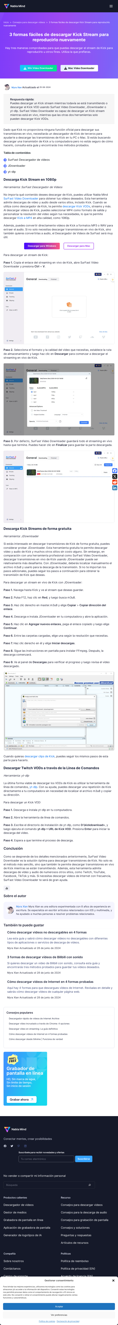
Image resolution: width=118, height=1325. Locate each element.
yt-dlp (12, 171)
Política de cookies (47, 1321)
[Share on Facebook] (114, 470)
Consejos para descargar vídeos (29, 22)
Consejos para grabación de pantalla (84, 1220)
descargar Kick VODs (76, 206)
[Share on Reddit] (114, 482)
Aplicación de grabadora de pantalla (27, 1227)
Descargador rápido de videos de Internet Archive (34, 1018)
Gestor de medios (15, 1212)
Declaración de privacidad (68, 1321)
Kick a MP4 (24, 217)
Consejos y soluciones (75, 1227)
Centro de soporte (16, 1276)
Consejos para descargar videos (81, 1204)
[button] (113, 1280)
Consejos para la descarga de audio (84, 1212)
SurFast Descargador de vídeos (29, 159)
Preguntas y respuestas (76, 1235)
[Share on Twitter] (114, 476)
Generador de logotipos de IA (23, 1235)
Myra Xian (17, 87)
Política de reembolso (75, 1261)
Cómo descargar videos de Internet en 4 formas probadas (38, 1034)
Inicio (6, 22)
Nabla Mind (17, 6)
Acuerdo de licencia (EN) (77, 1276)
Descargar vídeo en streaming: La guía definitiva (33, 1028)
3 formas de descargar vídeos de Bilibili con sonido (45, 957)
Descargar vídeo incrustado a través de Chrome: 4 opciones (39, 1023)
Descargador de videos (18, 1204)
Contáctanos (12, 1268)
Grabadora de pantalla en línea (23, 1220)
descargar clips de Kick (40, 756)
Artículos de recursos (74, 1242)
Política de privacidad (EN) (78, 1268)
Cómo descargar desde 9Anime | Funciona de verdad (36, 1039)
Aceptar (59, 1306)
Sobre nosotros (14, 1261)
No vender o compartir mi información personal (35, 1175)
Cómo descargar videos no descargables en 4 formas (47, 932)
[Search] (89, 1185)
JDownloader (16, 165)
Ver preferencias (59, 1315)
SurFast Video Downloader (21, 198)
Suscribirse (84, 1159)
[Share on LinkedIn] (114, 487)
